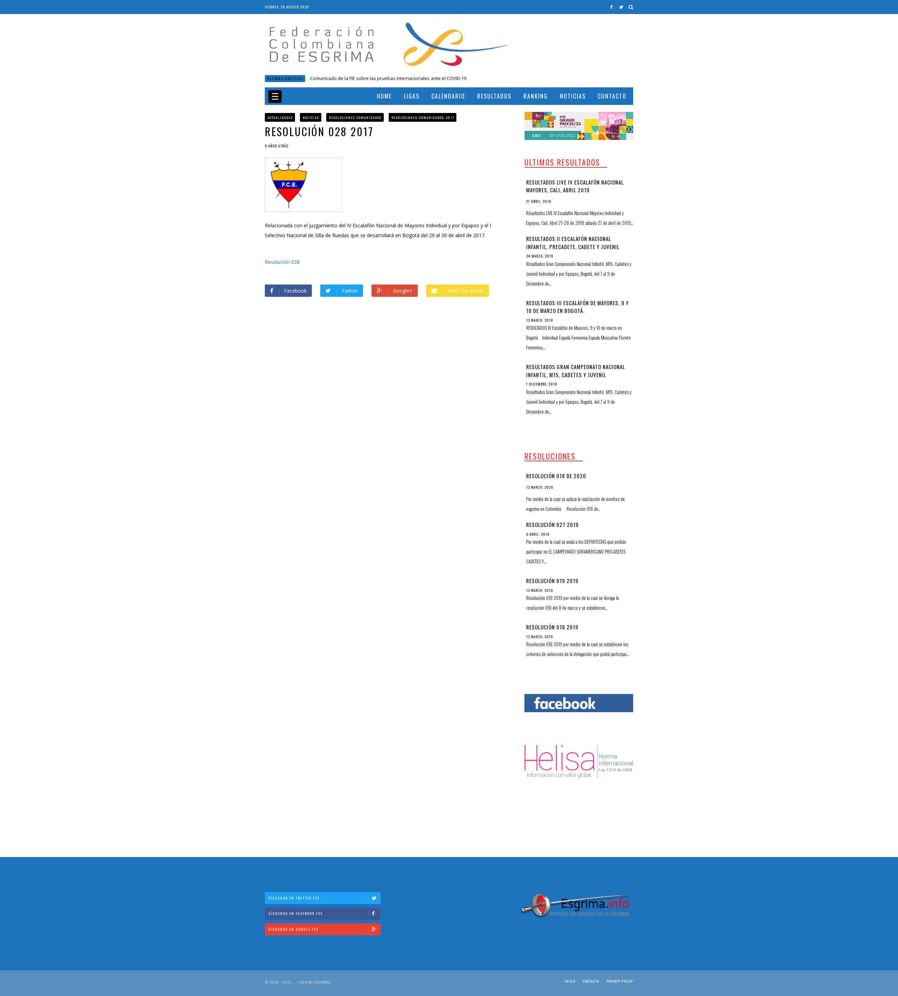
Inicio (569, 981)
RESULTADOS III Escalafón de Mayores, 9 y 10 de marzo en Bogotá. (577, 307)
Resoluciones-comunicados (355, 117)
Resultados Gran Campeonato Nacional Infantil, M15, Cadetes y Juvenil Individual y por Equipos (575, 374)
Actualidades (280, 117)
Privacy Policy (620, 981)
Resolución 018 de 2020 (335, 78)
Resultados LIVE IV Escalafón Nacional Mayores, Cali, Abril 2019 (575, 186)
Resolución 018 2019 (552, 627)
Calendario (448, 96)
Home (384, 96)
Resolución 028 (282, 262)
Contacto (612, 96)
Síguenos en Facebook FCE (295, 913)
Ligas (412, 96)
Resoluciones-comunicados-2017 (422, 117)
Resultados (494, 96)
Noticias (573, 96)
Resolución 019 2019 (552, 580)
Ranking (535, 96)
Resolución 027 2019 (552, 524)
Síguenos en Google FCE (293, 929)
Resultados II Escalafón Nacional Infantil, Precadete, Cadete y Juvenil (572, 242)
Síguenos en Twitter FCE (294, 898)
